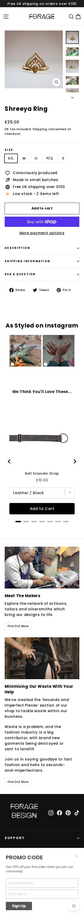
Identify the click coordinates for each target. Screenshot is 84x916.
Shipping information (27, 261)
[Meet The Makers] (42, 568)
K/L (11, 158)
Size (9, 150)
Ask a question (20, 274)
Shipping (40, 129)
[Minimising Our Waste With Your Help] (42, 658)
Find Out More (18, 626)
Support (15, 838)
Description (17, 248)
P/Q (49, 158)
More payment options (42, 233)
